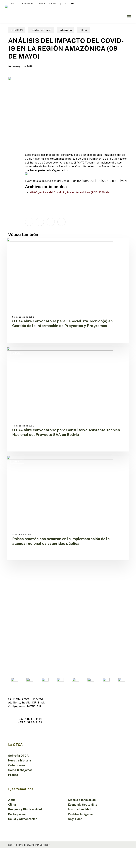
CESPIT (17, 461)
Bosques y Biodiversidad (25, 809)
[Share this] (29, 222)
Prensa (13, 775)
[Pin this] (61, 222)
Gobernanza (16, 765)
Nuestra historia (19, 760)
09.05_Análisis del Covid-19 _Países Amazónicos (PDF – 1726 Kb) (69, 192)
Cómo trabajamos (20, 770)
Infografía (66, 30)
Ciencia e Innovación (82, 800)
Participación (17, 814)
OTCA (83, 30)
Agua (11, 800)
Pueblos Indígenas (81, 814)
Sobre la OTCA (18, 755)
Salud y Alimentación (22, 819)
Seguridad (75, 819)
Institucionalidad (79, 809)
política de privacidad (34, 845)
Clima (12, 804)
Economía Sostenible (82, 804)
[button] (129, 16)
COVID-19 (17, 30)
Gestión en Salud (41, 30)
